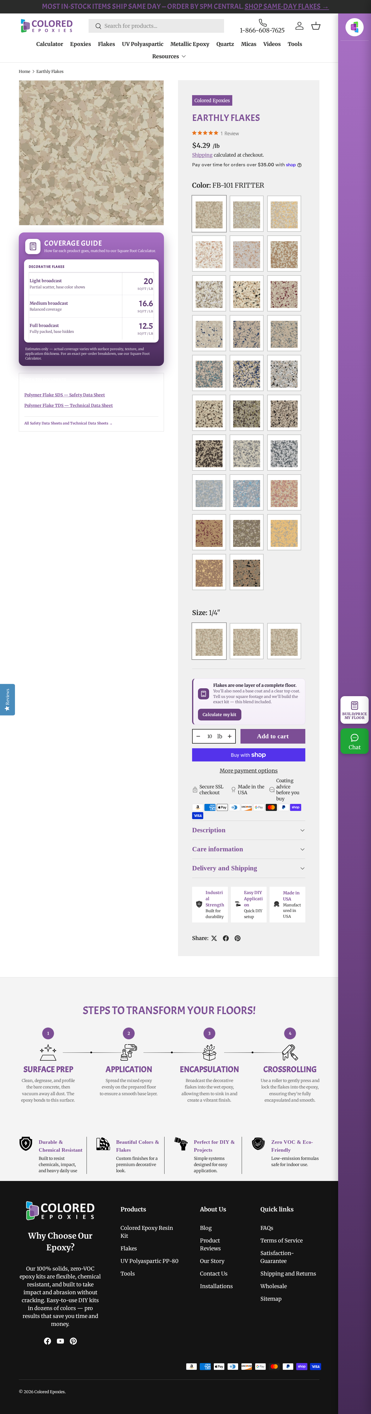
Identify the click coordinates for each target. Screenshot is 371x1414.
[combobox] (156, 26)
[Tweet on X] (214, 938)
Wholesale (273, 1286)
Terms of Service (281, 1240)
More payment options (249, 770)
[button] (315, 25)
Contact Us (214, 1273)
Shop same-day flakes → (260, 6)
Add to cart (273, 736)
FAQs (266, 1228)
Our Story (212, 1261)
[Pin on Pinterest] (237, 938)
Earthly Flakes (50, 71)
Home (24, 71)
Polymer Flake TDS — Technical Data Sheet (68, 405)
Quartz (225, 44)
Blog (206, 1228)
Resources (165, 56)
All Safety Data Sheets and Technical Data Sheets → (68, 423)
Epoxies (80, 44)
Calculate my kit (219, 714)
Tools (295, 44)
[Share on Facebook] (226, 938)
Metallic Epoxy (189, 44)
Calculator (49, 44)
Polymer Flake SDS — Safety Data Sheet (64, 395)
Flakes (106, 44)
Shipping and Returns (288, 1273)
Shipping (202, 155)
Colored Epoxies (212, 100)
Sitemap (271, 1298)
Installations (216, 1286)
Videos (272, 44)
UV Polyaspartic (142, 44)
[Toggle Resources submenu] (183, 56)
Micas (248, 44)
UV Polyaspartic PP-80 (150, 1261)
